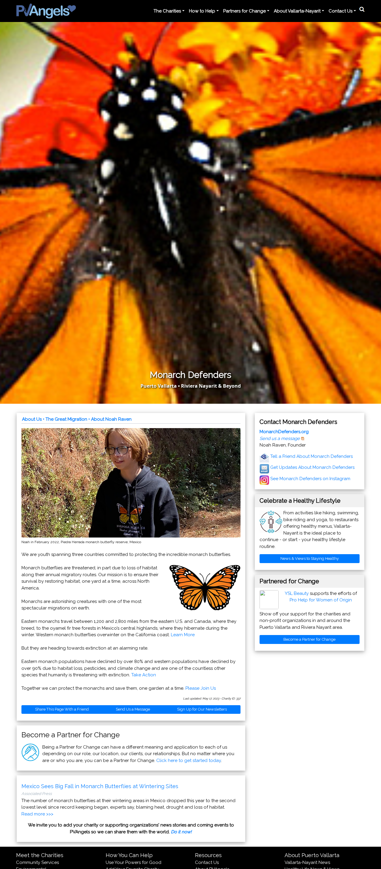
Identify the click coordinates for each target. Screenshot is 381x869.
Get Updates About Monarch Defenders (312, 467)
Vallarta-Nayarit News (307, 862)
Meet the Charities (39, 855)
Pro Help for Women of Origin (321, 600)
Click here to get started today (188, 760)
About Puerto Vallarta (312, 855)
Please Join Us (200, 688)
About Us (32, 419)
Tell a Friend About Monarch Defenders (311, 456)
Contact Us (207, 862)
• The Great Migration (65, 419)
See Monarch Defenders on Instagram (310, 478)
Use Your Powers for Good (133, 862)
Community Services (37, 862)
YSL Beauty (297, 593)
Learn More (183, 634)
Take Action (143, 675)
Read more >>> (37, 814)
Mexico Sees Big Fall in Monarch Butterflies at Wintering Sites (99, 786)
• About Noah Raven (110, 419)
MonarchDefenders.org (284, 431)
